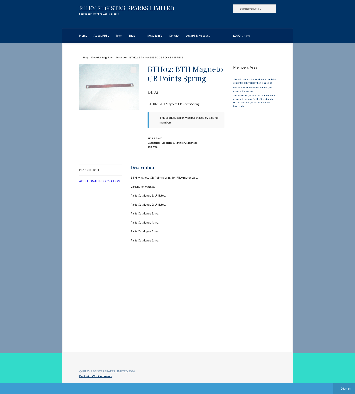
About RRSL (101, 35)
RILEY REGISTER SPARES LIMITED (126, 8)
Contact (174, 35)
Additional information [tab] (99, 181)
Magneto (121, 57)
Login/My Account (198, 35)
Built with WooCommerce (95, 376)
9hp (155, 146)
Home (83, 35)
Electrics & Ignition (102, 57)
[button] (133, 70)
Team (118, 35)
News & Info (155, 35)
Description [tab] (89, 170)
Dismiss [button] (346, 388)
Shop (132, 35)
